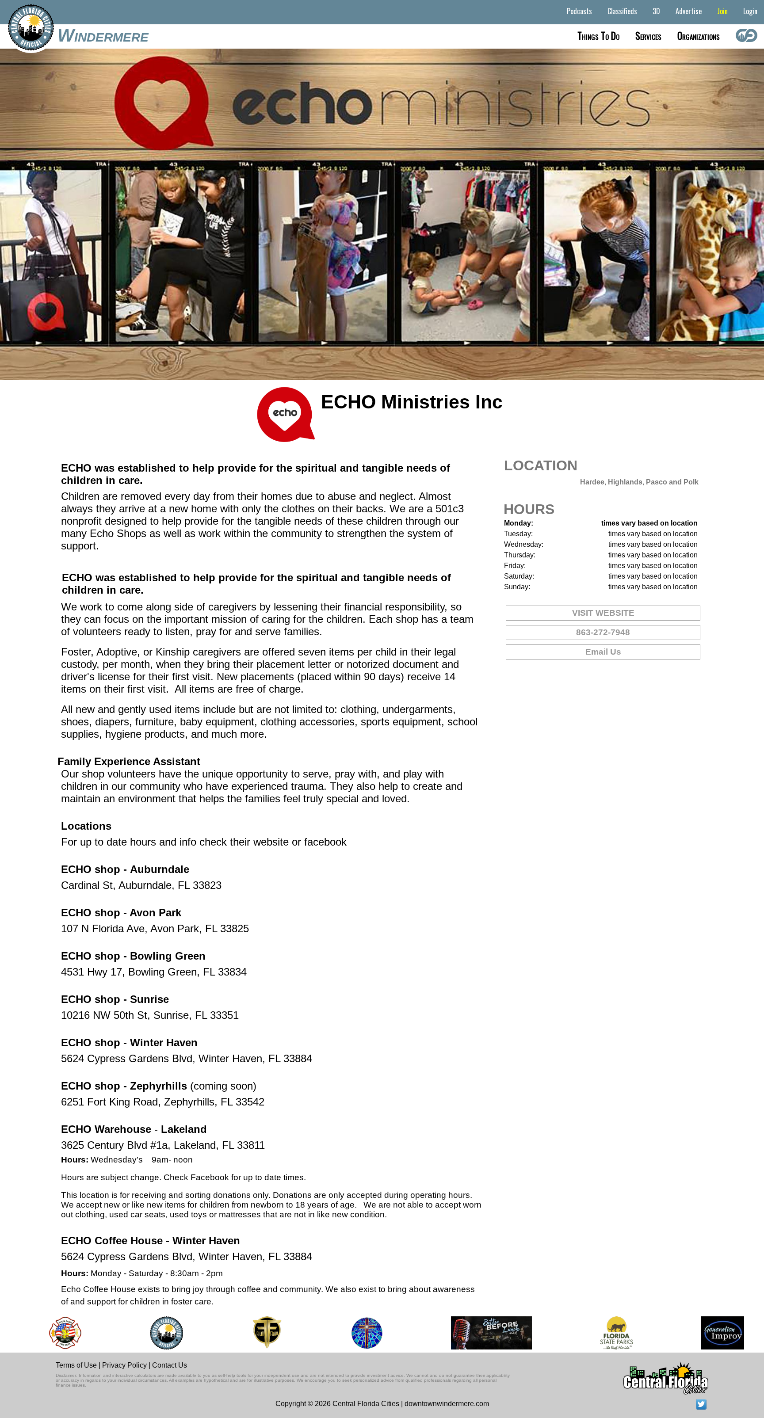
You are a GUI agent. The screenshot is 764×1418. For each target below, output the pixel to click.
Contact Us (169, 1365)
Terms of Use (76, 1365)
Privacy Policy (124, 1365)
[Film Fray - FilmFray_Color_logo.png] (240, 1332)
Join (722, 11)
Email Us (603, 651)
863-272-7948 (603, 632)
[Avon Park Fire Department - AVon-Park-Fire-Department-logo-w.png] (38, 1332)
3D (656, 11)
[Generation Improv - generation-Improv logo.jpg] (696, 1332)
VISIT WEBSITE (603, 613)
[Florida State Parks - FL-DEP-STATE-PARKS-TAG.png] (589, 1332)
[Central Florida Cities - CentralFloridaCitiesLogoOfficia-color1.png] (139, 1332)
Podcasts (579, 11)
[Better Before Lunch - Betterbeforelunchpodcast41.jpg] (464, 1332)
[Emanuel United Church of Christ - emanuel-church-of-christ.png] (340, 1332)
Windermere (103, 35)
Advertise (689, 11)
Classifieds (622, 11)
